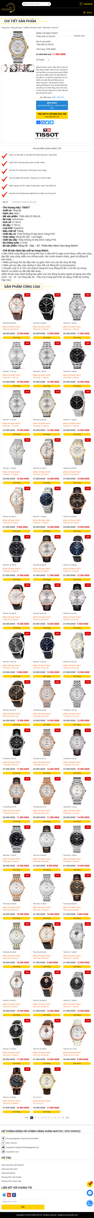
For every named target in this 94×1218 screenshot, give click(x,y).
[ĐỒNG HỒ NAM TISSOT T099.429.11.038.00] (77, 307)
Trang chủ (5, 28)
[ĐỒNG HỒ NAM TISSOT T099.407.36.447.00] (16, 694)
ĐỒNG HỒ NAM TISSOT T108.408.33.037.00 (42, 812)
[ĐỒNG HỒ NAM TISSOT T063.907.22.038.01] (16, 984)
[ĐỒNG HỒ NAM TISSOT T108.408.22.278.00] (47, 694)
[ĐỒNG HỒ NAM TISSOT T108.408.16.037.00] (77, 742)
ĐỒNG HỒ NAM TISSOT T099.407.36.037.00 (42, 618)
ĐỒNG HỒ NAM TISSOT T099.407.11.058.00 (72, 425)
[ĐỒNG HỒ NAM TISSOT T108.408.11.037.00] (77, 694)
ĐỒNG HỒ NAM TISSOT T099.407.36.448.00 (72, 521)
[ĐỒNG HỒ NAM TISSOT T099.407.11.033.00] (16, 404)
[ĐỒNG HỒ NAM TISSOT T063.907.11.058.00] (77, 984)
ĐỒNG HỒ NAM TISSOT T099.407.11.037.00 (11, 376)
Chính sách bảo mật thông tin (12, 1165)
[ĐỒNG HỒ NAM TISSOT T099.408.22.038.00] (47, 404)
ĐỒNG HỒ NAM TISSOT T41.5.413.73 (42, 1102)
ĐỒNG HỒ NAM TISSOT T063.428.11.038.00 (42, 908)
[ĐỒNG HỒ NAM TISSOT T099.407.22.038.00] (77, 452)
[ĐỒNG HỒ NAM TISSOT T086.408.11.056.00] (16, 839)
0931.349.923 (58, 97)
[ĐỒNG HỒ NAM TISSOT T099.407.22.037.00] (77, 645)
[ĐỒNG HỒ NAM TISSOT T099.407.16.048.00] (77, 549)
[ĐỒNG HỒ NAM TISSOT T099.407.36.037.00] (47, 597)
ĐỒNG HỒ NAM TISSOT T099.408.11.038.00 (42, 376)
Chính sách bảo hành (9, 1169)
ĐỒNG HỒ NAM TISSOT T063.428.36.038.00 (42, 957)
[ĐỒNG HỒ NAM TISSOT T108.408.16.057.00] (16, 742)
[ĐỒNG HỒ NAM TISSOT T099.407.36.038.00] (16, 597)
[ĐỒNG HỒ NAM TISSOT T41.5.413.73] (47, 1081)
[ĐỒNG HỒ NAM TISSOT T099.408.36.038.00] (47, 549)
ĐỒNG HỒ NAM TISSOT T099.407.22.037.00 (72, 667)
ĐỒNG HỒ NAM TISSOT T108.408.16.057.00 (11, 763)
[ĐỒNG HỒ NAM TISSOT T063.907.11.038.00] (77, 936)
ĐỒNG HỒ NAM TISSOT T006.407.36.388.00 (11, 1102)
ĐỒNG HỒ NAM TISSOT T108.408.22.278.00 (42, 715)
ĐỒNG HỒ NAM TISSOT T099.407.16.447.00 (11, 667)
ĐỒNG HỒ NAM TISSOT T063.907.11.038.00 (72, 957)
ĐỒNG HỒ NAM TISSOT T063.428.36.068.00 (72, 908)
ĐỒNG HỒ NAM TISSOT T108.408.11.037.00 (72, 715)
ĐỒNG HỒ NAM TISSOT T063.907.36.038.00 (42, 1054)
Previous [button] (3, 68)
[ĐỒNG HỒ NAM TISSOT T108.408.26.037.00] (16, 791)
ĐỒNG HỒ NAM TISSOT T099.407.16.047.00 (42, 667)
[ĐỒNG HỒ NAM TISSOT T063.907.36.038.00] (47, 1033)
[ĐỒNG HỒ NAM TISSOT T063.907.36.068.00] (47, 984)
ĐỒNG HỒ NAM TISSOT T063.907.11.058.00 (72, 1005)
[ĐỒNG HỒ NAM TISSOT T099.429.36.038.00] (16, 307)
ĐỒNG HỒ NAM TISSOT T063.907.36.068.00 (42, 1005)
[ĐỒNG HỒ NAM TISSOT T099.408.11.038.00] (47, 355)
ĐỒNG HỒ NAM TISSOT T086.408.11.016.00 (72, 812)
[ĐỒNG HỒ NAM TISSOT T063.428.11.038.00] (47, 887)
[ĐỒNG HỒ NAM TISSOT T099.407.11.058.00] (77, 404)
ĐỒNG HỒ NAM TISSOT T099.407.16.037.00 (72, 618)
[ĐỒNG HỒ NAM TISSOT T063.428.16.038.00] (47, 839)
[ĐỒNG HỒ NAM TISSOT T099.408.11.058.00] (77, 355)
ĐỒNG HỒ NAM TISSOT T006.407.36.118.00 (72, 1054)
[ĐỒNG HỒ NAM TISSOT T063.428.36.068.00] (77, 887)
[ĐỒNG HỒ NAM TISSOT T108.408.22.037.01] (47, 742)
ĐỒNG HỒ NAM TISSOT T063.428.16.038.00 (42, 860)
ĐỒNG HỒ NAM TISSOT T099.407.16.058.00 (11, 570)
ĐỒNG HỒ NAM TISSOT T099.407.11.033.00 (11, 425)
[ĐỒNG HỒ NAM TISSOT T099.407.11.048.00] (47, 500)
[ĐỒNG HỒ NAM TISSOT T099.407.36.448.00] (77, 500)
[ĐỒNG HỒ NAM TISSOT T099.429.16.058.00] (47, 307)
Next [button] (31, 68)
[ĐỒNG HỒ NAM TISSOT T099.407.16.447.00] (16, 645)
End (67, 1117)
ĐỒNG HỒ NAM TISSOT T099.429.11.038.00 (72, 328)
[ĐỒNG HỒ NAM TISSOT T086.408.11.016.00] (77, 791)
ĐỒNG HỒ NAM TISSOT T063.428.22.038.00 (11, 957)
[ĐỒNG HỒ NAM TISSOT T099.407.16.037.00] (77, 597)
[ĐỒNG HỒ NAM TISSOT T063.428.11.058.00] (77, 839)
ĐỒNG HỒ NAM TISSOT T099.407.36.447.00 (11, 715)
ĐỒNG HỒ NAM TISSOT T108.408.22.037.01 (42, 763)
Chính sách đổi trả (8, 1173)
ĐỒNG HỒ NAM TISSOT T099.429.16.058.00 (42, 328)
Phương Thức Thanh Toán (11, 1181)
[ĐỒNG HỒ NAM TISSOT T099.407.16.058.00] (16, 549)
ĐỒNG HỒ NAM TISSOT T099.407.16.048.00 (72, 570)
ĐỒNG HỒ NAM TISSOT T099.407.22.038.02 (42, 473)
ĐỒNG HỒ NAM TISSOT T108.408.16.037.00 (72, 763)
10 (63, 1117)
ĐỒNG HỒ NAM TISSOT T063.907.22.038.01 (11, 1005)
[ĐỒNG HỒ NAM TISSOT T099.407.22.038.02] (47, 452)
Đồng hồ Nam (17, 28)
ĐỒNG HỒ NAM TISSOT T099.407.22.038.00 (72, 473)
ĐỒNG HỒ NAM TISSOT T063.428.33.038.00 (11, 908)
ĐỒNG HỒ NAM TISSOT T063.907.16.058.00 (11, 1054)
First (26, 1117)
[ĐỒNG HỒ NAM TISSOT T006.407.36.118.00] (77, 1033)
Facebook (88, 4)
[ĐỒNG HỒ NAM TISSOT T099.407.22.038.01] (16, 500)
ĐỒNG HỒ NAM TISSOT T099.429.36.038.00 (11, 328)
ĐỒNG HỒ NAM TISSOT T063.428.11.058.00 (72, 860)
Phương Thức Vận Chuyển (11, 1177)
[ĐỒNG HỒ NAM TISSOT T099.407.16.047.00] (47, 645)
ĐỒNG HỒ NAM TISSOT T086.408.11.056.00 (11, 860)
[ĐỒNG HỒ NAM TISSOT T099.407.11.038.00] (16, 452)
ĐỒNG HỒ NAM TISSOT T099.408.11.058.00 (72, 376)
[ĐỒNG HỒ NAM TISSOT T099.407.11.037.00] (16, 355)
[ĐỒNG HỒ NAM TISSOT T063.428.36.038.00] (47, 936)
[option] (17, 47)
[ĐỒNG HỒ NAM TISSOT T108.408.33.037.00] (47, 791)
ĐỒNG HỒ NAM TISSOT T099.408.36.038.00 (42, 570)
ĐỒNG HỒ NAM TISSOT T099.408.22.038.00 (42, 425)
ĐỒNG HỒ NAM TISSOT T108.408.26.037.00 (11, 812)
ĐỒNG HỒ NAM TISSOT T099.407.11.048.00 (42, 521)
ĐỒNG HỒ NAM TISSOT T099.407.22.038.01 (11, 521)
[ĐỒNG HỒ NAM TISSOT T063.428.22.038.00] (16, 936)
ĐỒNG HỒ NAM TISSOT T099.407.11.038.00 (11, 473)
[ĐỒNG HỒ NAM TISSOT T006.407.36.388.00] (16, 1081)
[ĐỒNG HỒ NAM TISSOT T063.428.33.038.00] (16, 887)
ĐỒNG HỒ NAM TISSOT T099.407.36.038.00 (11, 618)
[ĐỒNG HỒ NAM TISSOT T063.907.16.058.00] (16, 1033)
